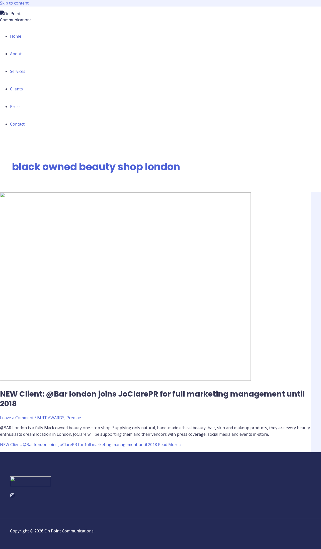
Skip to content (14, 3)
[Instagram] (12, 496)
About (16, 54)
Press (15, 106)
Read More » (91, 444)
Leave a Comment (17, 417)
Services (17, 71)
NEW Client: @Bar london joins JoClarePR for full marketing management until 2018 (152, 399)
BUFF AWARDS (50, 417)
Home (15, 36)
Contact (17, 124)
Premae (73, 417)
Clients (16, 89)
